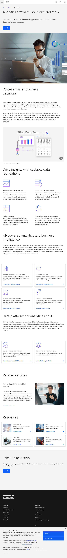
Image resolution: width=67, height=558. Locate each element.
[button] (60, 2)
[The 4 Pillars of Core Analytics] (33, 145)
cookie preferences (31, 540)
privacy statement (27, 544)
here (28, 549)
